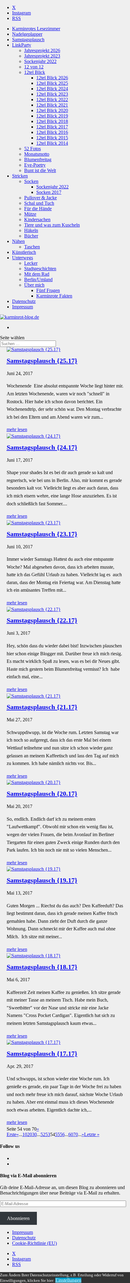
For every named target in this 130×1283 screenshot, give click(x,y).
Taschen (32, 246)
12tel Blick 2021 (52, 105)
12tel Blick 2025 (52, 83)
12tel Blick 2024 (52, 88)
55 (57, 1134)
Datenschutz (24, 301)
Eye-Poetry (35, 165)
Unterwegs (22, 257)
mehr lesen (17, 429)
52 (43, 1134)
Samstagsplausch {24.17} (42, 447)
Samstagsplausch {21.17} (42, 707)
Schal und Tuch (39, 203)
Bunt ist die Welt (40, 170)
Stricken (20, 175)
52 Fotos (32, 148)
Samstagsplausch (28, 39)
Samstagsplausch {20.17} (42, 793)
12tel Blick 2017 (52, 126)
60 (70, 1134)
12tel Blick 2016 (52, 132)
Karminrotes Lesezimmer (36, 28)
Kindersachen (37, 219)
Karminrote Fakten (54, 295)
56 (62, 1134)
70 (75, 1134)
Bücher (31, 235)
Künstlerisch (24, 252)
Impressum (22, 306)
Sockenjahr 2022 (40, 61)
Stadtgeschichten (40, 268)
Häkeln (31, 230)
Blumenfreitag (37, 159)
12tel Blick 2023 (52, 94)
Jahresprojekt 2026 (42, 50)
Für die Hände (38, 208)
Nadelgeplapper (27, 34)
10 (24, 1134)
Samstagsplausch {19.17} (42, 880)
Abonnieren (18, 1218)
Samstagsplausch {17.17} (42, 1053)
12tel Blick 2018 (52, 121)
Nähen (18, 241)
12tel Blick (34, 72)
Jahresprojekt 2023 (42, 55)
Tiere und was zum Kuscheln (52, 225)
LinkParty (21, 45)
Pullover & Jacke (40, 197)
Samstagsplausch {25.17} (42, 360)
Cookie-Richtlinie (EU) (34, 1243)
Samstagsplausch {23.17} (42, 534)
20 (29, 1134)
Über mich (34, 285)
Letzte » (91, 1134)
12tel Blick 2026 (52, 77)
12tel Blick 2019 (52, 115)
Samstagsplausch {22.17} (42, 620)
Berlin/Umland (38, 279)
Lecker (30, 263)
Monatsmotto (36, 154)
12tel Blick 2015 (52, 137)
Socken (31, 181)
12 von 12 (34, 66)
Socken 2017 (48, 192)
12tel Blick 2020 (52, 110)
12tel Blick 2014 (52, 143)
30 (34, 1134)
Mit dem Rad (36, 274)
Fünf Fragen (48, 290)
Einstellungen (68, 1280)
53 (47, 1134)
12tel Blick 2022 (52, 99)
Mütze (30, 214)
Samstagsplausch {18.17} (42, 967)
